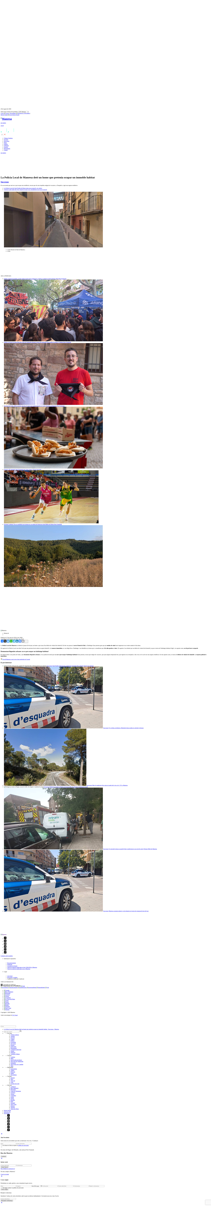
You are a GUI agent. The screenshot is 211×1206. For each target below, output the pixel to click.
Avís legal (9, 976)
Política (6, 144)
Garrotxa (13, 1092)
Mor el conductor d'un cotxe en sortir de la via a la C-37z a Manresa (110, 785)
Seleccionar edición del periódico (9, 111)
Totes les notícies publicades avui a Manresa (18, 969)
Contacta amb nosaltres (7, 956)
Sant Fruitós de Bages (16, 1060)
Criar (12, 1082)
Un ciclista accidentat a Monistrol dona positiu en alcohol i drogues (126, 728)
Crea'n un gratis (5, 1174)
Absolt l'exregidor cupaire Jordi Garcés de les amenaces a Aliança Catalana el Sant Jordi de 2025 (33, 278)
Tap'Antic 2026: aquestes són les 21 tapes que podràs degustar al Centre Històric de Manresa (32, 406)
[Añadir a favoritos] (26, 641)
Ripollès (13, 1100)
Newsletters (13, 113)
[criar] (47, 987)
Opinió (6, 150)
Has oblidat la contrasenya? (8, 1168)
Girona (12, 1094)
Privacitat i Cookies (12, 977)
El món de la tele (15, 1083)
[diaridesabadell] (13, 987)
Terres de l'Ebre (15, 1109)
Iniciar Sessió (7, 1110)
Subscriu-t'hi (7, 1112)
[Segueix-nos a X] (5, 941)
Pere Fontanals (62, 278)
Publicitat (9, 964)
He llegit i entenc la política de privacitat (13, 1188)
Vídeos (12, 1070)
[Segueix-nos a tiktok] (5, 953)
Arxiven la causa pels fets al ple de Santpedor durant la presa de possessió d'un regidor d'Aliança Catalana (35, 342)
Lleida (12, 1097)
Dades (12, 1073)
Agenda (13, 1036)
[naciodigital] (4, 987)
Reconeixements (11, 963)
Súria (12, 1066)
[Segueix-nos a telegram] (5, 947)
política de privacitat (23, 1145)
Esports (6, 147)
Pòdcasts (13, 1072)
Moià (12, 1058)
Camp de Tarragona (16, 1091)
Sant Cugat (13, 1104)
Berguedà (13, 1089)
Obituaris (6, 145)
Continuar (3, 1156)
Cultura (12, 1039)
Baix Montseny (15, 1088)
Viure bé (13, 1080)
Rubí (12, 1101)
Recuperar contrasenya (6, 1200)
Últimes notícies (15, 1034)
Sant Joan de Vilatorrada (17, 1061)
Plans (5, 142)
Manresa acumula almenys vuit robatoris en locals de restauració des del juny (129, 911)
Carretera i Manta (15, 1054)
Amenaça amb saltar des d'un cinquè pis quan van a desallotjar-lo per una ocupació (25, 189)
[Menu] (3, 135)
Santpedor (13, 1063)
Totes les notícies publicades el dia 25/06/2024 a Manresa (22, 967)
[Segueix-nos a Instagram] (5, 944)
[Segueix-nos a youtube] (5, 950)
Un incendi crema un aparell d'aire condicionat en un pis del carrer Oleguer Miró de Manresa (133, 849)
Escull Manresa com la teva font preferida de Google (16, 659)
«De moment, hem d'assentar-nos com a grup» (20, 469)
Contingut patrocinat (16, 1049)
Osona (12, 1098)
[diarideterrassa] (22, 987)
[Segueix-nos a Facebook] (5, 938)
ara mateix (3, 153)
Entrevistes (13, 1046)
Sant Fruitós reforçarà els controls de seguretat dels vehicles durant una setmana (73, 666)
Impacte (13, 1077)
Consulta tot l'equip (12, 966)
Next (12, 1079)
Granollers (13, 1095)
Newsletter (7, 1113)
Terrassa (13, 1107)
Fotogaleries (14, 1069)
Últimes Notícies (8, 138)
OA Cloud (15, 1015)
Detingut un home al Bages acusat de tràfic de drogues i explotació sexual (68, 787)
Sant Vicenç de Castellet (17, 1064)
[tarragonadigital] (32, 987)
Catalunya (13, 1086)
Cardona (13, 1057)
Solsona (13, 1106)
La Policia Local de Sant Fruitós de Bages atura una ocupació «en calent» (23, 188)
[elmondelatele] (41, 987)
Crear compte (4, 1189)
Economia (13, 1042)
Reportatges (7, 148)
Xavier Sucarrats (37, 469)
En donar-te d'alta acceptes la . (16, 1145)
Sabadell (13, 1103)
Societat (6, 139)
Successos (6, 141)
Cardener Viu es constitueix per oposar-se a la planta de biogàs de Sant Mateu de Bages (31, 524)
